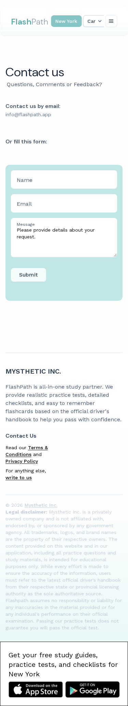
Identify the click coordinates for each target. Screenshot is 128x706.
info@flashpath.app (28, 114)
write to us (18, 477)
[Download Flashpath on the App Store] (36, 689)
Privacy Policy (21, 461)
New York (66, 21)
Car (91, 21)
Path (29, 21)
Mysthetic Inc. (33, 371)
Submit (28, 274)
